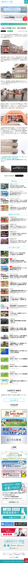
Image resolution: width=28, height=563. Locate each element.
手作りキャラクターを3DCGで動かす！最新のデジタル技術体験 (17, 253)
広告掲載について (15, 548)
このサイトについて (6, 553)
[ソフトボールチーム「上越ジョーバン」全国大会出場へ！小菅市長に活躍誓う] (4, 299)
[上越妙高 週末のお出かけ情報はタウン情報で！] (4, 381)
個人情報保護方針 (17, 554)
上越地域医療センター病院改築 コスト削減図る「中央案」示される (18, 344)
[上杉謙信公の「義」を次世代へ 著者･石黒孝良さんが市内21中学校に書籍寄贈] (4, 329)
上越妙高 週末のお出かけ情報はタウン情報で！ (18, 381)
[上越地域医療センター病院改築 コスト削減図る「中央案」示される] (4, 344)
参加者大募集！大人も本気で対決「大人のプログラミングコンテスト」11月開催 (18, 306)
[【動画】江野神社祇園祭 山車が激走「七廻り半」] (4, 321)
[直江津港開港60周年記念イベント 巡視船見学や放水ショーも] (4, 269)
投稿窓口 (14, 545)
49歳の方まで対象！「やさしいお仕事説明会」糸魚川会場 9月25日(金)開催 (18, 276)
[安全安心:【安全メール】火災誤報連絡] (4, 359)
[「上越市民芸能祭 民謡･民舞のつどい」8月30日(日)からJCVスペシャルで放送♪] (4, 291)
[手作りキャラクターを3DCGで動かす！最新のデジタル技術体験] (4, 254)
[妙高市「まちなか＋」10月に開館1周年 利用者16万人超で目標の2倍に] (4, 336)
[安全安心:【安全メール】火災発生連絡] (4, 374)
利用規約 (23, 554)
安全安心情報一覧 (14, 400)
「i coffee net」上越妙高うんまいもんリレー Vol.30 (18, 313)
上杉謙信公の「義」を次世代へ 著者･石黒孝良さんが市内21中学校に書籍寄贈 (18, 328)
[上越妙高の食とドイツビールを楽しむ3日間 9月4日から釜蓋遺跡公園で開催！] (4, 284)
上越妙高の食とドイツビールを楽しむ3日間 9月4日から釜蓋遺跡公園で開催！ (18, 283)
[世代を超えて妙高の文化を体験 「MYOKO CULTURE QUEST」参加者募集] (4, 261)
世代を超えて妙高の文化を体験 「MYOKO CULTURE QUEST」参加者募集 (18, 261)
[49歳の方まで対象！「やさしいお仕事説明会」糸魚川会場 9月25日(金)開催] (4, 276)
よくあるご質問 (21, 553)
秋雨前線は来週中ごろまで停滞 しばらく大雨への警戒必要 (18, 351)
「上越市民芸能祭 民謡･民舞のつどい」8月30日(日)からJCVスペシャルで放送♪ (18, 291)
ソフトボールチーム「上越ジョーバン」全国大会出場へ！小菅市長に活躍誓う (18, 298)
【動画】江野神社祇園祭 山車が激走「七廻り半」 (18, 321)
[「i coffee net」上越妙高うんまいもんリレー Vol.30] (4, 314)
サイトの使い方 (14, 553)
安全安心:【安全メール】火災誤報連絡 (18, 358)
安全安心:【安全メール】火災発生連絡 (18, 374)
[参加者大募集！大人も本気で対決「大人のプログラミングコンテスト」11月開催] (4, 306)
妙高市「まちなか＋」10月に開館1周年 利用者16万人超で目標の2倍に (18, 336)
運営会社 (10, 554)
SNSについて (5, 554)
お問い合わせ (21, 545)
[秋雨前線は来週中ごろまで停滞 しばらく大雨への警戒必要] (4, 351)
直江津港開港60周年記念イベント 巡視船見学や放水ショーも (18, 268)
